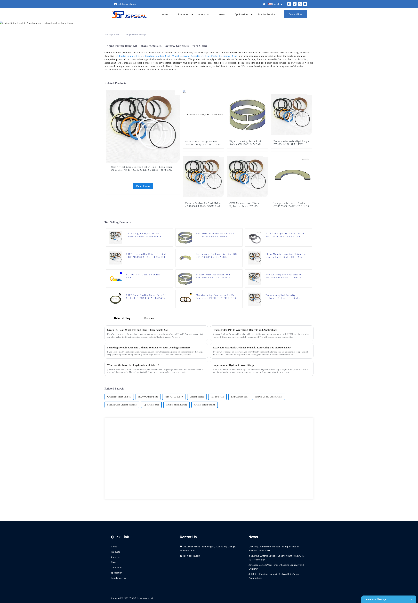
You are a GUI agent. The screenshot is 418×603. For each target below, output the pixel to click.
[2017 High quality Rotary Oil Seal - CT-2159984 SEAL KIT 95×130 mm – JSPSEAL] (115, 257)
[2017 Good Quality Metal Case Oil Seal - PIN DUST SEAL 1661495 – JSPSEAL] (115, 298)
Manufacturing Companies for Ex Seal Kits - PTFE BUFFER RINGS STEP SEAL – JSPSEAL (216, 297)
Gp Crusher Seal (151, 405)
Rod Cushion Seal (239, 397)
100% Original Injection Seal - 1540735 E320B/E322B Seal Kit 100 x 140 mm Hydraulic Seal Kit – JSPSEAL (147, 235)
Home (164, 14)
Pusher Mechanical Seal (224, 56)
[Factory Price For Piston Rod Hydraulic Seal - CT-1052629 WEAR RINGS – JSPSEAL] (185, 278)
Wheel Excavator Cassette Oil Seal (191, 56)
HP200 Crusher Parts (148, 397)
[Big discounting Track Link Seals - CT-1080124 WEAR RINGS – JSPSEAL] (247, 114)
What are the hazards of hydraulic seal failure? (133, 365)
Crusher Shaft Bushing (176, 405)
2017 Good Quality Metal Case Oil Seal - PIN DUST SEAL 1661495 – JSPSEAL (146, 297)
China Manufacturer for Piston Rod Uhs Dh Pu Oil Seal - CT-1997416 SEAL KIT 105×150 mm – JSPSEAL (285, 256)
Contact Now (295, 14)
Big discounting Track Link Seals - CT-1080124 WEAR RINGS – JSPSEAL (245, 144)
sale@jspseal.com (126, 4)
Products (183, 14)
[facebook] (289, 4)
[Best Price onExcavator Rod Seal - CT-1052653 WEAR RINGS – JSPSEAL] (185, 237)
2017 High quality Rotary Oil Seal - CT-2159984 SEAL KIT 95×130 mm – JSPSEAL (146, 256)
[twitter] (295, 4)
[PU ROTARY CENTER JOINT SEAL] (115, 278)
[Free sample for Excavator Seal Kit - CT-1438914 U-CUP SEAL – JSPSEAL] (185, 257)
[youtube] (305, 4)
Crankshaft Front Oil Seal (119, 397)
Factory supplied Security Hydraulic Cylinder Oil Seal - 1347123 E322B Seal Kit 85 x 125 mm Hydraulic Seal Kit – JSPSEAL (286, 297)
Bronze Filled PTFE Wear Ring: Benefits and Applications (245, 330)
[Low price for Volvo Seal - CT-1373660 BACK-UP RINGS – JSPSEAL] (291, 176)
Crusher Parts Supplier (204, 405)
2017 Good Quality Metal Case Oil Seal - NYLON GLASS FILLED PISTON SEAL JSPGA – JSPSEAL (285, 235)
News (221, 14)
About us (203, 14)
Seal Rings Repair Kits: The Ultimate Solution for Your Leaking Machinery (148, 347)
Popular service (266, 14)
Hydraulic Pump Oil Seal (129, 56)
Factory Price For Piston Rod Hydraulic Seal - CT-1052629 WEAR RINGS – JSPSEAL (213, 276)
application (241, 14)
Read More (143, 186)
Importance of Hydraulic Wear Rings (233, 365)
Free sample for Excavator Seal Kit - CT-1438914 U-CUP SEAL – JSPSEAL (216, 256)
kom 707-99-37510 (174, 397)
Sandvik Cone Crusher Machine (122, 405)
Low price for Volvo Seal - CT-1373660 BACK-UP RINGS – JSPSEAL (291, 206)
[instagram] (300, 4)
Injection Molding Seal (157, 56)
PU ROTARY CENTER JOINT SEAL (143, 276)
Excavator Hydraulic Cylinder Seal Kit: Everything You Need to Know (252, 347)
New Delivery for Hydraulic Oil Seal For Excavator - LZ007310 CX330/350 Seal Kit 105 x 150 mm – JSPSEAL (285, 276)
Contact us (116, 567)
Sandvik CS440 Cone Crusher (268, 397)
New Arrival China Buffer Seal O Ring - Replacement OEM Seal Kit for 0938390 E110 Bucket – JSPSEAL (142, 168)
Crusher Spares (197, 397)
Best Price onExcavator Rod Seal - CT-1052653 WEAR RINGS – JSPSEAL (216, 235)
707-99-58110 (217, 397)
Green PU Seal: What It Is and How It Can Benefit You (137, 330)
